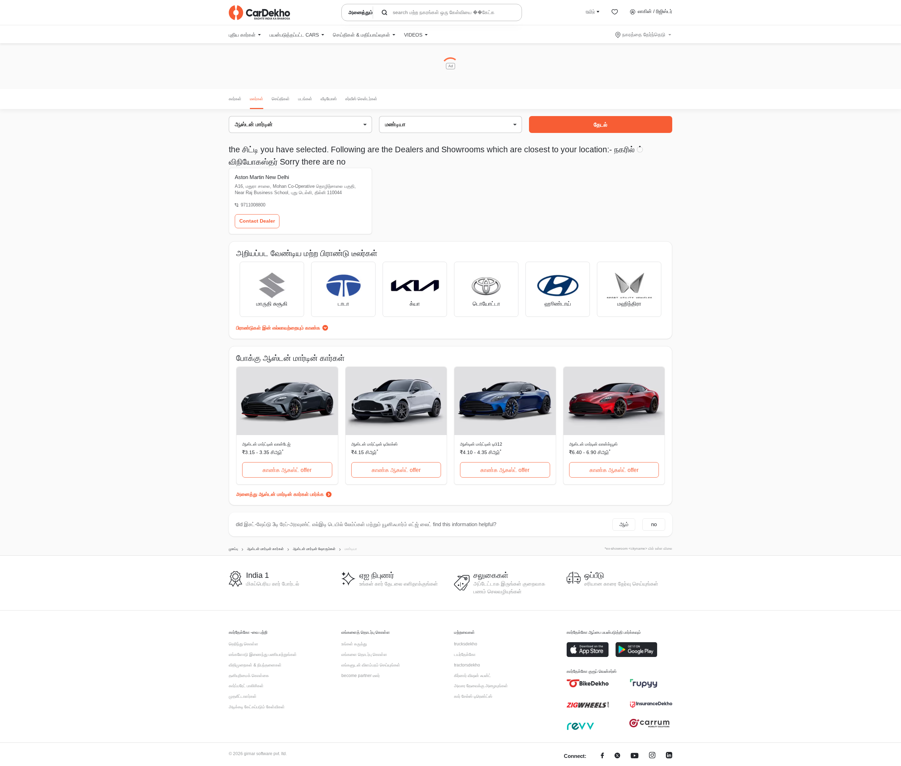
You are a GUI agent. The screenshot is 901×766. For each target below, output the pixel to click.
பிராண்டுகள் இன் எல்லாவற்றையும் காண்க (278, 328)
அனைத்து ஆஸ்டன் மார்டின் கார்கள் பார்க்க (280, 494)
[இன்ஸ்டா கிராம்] (652, 756)
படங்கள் (305, 98)
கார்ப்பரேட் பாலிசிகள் (246, 685)
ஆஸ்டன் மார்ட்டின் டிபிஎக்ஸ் (374, 444)
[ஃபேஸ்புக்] (602, 756)
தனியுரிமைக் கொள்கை (249, 675)
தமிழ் (590, 11)
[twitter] (617, 756)
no (654, 524)
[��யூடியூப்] (634, 756)
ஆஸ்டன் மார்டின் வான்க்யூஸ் (593, 444)
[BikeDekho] (588, 683)
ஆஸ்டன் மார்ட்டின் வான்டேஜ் (266, 444)
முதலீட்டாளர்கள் (243, 696)
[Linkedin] (669, 756)
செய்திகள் (281, 98)
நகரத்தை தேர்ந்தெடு (643, 34)
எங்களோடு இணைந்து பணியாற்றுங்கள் (263, 654)
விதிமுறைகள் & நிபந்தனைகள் (255, 665)
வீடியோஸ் (329, 98)
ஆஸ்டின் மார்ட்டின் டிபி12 (481, 444)
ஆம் (624, 524)
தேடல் (600, 125)
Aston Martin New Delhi (262, 177)
